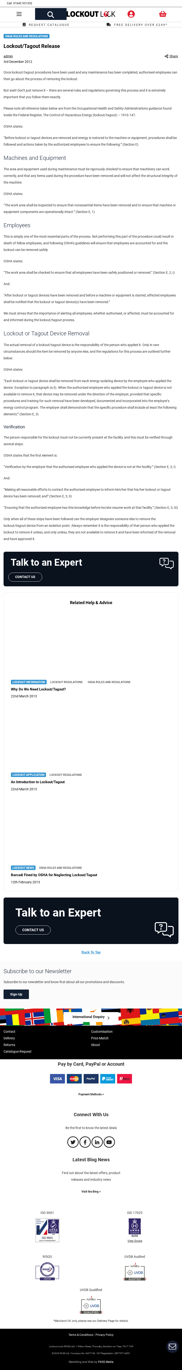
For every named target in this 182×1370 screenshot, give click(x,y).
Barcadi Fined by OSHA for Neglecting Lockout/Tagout (54, 875)
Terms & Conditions (80, 1335)
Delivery (9, 1038)
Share (173, 56)
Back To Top (91, 952)
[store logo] (91, 15)
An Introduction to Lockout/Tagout (38, 782)
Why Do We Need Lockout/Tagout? (38, 689)
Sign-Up (16, 994)
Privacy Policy (105, 1335)
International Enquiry (89, 1017)
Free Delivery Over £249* (141, 25)
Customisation (102, 1031)
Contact (9, 1031)
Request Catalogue (49, 25)
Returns (9, 1045)
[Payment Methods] (91, 1082)
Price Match (100, 1038)
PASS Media (106, 1362)
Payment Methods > (91, 1094)
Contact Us (25, 577)
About (95, 1045)
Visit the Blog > (91, 1191)
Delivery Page (105, 1321)
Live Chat (172, 1346)
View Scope (134, 1241)
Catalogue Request (18, 1051)
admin (8, 56)
